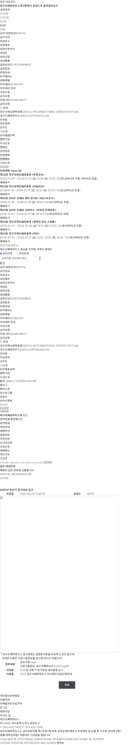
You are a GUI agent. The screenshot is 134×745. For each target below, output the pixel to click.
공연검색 (5, 9)
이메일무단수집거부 (11, 703)
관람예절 (5, 80)
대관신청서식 (7, 49)
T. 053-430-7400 (11, 727)
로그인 (3, 707)
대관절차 (5, 45)
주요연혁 (5, 123)
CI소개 (4, 131)
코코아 (3, 458)
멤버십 (3, 147)
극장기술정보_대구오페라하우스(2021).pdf (44, 666)
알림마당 (5, 434)
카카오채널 (6, 400)
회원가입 (5, 711)
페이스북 (5, 389)
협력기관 (5, 139)
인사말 (3, 119)
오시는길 (5, 143)
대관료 (3, 53)
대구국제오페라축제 (39, 111)
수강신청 (5, 92)
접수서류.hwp (28, 662)
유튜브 (3, 396)
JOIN (3, 21)
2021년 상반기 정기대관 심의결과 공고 (41, 670)
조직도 (3, 127)
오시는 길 (5, 715)
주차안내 (5, 438)
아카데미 (11, 84)
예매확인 (5, 450)
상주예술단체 (7, 135)
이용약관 (5, 699)
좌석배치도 (6, 76)
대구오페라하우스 (24, 115)
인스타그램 (6, 392)
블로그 (3, 385)
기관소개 (5, 162)
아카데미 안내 (7, 88)
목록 (67, 685)
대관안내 (5, 427)
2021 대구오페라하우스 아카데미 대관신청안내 (46, 674)
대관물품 (5, 60)
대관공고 (5, 41)
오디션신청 (6, 442)
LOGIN (4, 17)
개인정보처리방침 (10, 695)
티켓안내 (5, 72)
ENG (3, 29)
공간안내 (5, 37)
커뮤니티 (13, 100)
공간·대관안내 (13, 33)
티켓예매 (5, 155)
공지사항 (5, 96)
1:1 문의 (4, 107)
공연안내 (15, 64)
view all (16, 170)
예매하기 (5, 182)
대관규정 (5, 56)
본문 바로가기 (7, 1)
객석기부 (5, 454)
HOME (4, 13)
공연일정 (5, 68)
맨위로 (60, 743)
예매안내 (5, 431)
